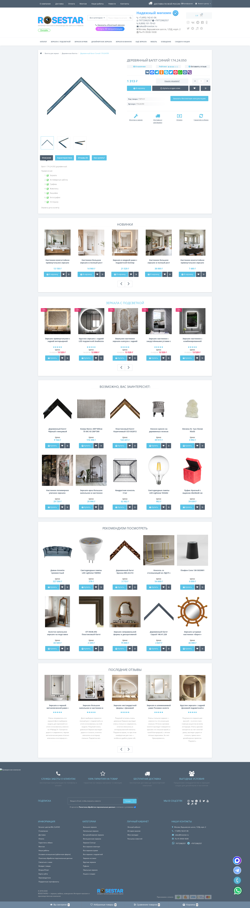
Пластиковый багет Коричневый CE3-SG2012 (125, 430)
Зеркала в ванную (124, 42)
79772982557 (145, 20)
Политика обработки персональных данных (55, 858)
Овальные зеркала (90, 870)
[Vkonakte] (193, 23)
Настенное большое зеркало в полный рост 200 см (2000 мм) (159, 261)
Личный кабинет (133, 827)
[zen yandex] (192, 29)
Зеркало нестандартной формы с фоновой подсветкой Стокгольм (125, 706)
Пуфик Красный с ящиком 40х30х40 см (192, 491)
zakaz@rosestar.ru (148, 26)
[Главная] (41, 53)
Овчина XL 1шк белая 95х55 (192, 430)
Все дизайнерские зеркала (93, 835)
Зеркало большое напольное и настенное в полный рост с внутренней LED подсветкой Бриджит (91, 706)
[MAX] (237, 860)
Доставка (59, 3)
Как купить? (99, 158)
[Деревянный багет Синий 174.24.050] (47, 142)
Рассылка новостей (134, 839)
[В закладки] (63, 274)
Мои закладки (132, 835)
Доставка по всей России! (167, 4)
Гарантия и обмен (46, 843)
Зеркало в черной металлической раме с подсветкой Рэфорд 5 (57, 706)
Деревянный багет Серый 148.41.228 (159, 633)
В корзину (53, 274)
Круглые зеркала (89, 862)
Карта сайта (43, 874)
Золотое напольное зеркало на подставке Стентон (57, 633)
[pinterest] (201, 29)
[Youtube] (202, 23)
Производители (45, 878)
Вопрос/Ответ (44, 870)
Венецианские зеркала (92, 839)
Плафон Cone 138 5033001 (192, 570)
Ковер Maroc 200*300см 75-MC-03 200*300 (91, 430)
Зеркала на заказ (89, 858)
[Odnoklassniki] (206, 23)
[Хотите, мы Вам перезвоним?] (237, 880)
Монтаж (83, 3)
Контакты (124, 3)
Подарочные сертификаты (49, 882)
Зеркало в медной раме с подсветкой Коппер (125, 261)
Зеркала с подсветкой (61, 42)
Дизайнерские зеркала (101, 42)
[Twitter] (188, 29)
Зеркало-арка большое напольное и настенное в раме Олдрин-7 (91, 491)
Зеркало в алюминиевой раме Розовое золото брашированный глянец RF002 (159, 706)
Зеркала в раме (81, 42)
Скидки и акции (182, 42)
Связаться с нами (45, 862)
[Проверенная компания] (10, 770)
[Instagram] (188, 23)
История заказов (133, 831)
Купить (53, 358)
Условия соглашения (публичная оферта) (55, 854)
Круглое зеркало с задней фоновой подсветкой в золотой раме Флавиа (192, 706)
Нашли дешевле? (172, 81)
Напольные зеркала (90, 831)
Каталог (43, 42)
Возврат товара (45, 866)
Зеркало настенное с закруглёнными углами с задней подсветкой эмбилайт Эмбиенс (158, 340)
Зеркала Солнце (89, 843)
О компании (45, 3)
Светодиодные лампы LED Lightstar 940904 (91, 571)
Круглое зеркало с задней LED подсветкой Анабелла (91, 339)
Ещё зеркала (141, 42)
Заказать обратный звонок (111, 25)
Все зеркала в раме (90, 850)
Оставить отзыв (198, 66)
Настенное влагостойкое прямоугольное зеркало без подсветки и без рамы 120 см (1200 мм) (192, 261)
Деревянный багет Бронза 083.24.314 (125, 571)
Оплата (71, 3)
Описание (46, 158)
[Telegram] (197, 23)
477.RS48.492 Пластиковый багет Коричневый (91, 633)
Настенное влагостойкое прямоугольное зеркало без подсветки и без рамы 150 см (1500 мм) (57, 261)
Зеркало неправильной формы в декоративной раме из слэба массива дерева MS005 (124, 633)
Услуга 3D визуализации (110, 28)
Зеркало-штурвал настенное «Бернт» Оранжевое (192, 633)
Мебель (154, 42)
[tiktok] (197, 29)
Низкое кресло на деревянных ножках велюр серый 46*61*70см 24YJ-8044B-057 (159, 430)
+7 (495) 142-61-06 (147, 17)
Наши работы (97, 3)
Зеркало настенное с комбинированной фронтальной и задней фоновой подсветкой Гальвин (192, 340)
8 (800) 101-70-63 (146, 23)
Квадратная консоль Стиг (125, 491)
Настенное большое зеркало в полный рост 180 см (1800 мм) (91, 261)
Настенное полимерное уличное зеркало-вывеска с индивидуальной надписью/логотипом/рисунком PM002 (57, 491)
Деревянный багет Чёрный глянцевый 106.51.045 (57, 430)
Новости (112, 3)
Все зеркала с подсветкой (93, 854)
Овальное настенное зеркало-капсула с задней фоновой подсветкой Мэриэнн (125, 340)
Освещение (166, 42)
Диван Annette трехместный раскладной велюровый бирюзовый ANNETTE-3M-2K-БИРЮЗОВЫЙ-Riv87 (57, 571)
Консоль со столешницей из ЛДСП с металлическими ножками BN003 (158, 571)
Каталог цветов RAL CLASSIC (49, 827)
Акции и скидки (89, 874)
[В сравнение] (68, 274)
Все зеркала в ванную (91, 846)
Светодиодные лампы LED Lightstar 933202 (158, 491)
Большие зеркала (90, 827)
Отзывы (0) (83, 158)
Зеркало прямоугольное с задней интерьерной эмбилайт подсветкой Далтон (57, 340)
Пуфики (86, 866)
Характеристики (64, 158)
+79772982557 (161, 20)
